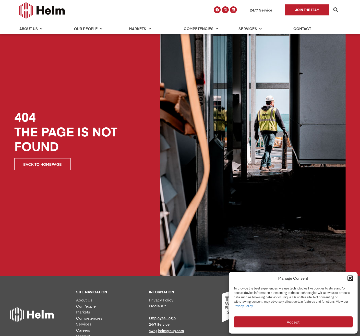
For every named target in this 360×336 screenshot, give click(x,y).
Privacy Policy (243, 306)
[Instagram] (225, 9)
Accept (293, 321)
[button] (350, 278)
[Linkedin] (233, 9)
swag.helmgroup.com (166, 330)
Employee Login (162, 317)
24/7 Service (261, 9)
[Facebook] (217, 9)
